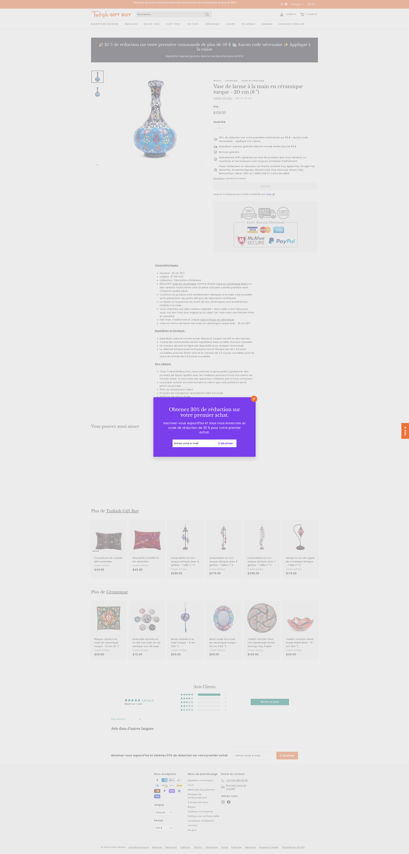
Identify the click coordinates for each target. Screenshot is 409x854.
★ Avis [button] (405, 430)
